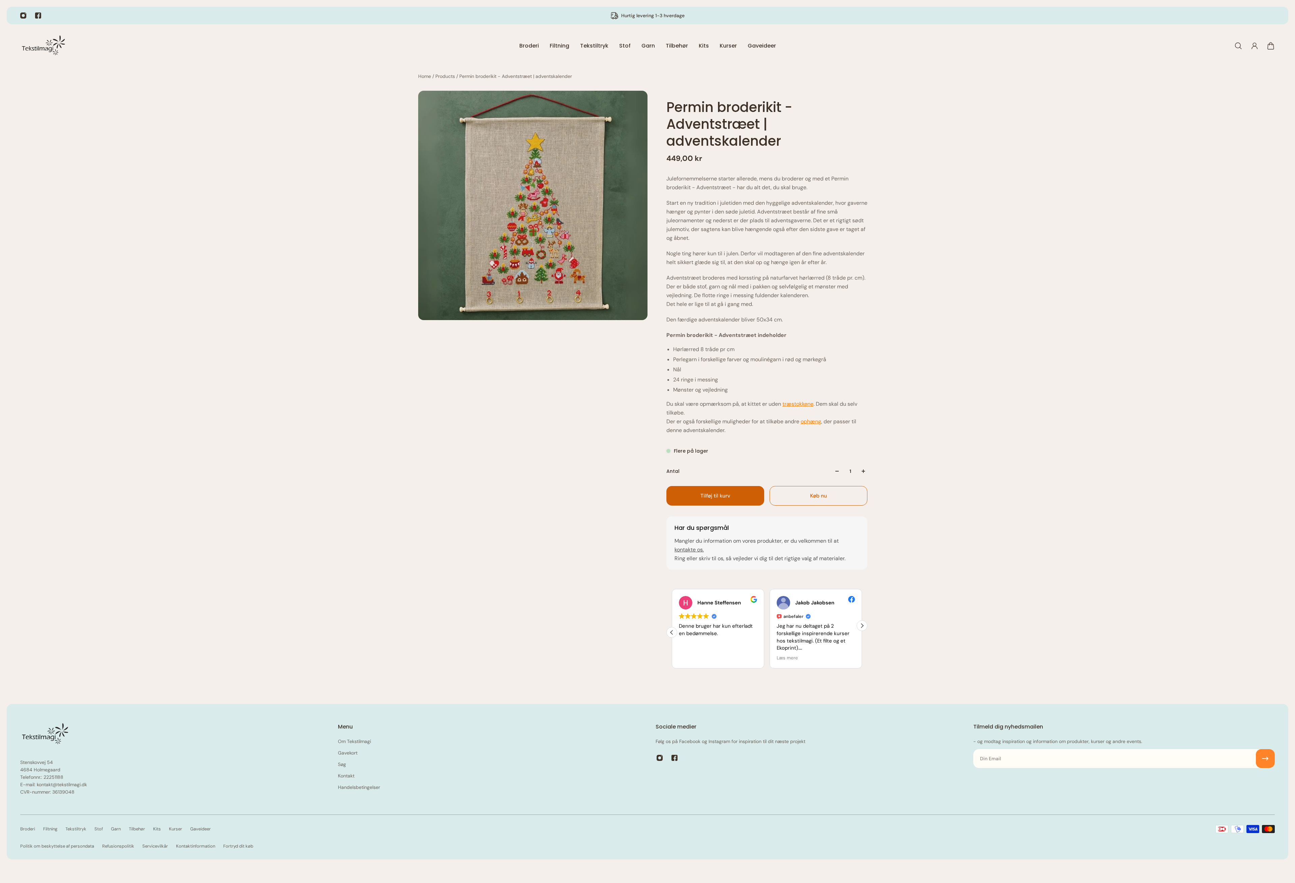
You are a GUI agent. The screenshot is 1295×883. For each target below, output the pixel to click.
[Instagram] (23, 15)
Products (445, 76)
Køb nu (818, 495)
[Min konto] (1254, 45)
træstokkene (797, 403)
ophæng (811, 421)
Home (425, 76)
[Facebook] (38, 15)
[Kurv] (1271, 45)
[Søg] (1238, 45)
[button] (862, 626)
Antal (673, 471)
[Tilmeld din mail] (1265, 758)
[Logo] (43, 45)
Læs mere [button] (772, 658)
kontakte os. (689, 549)
